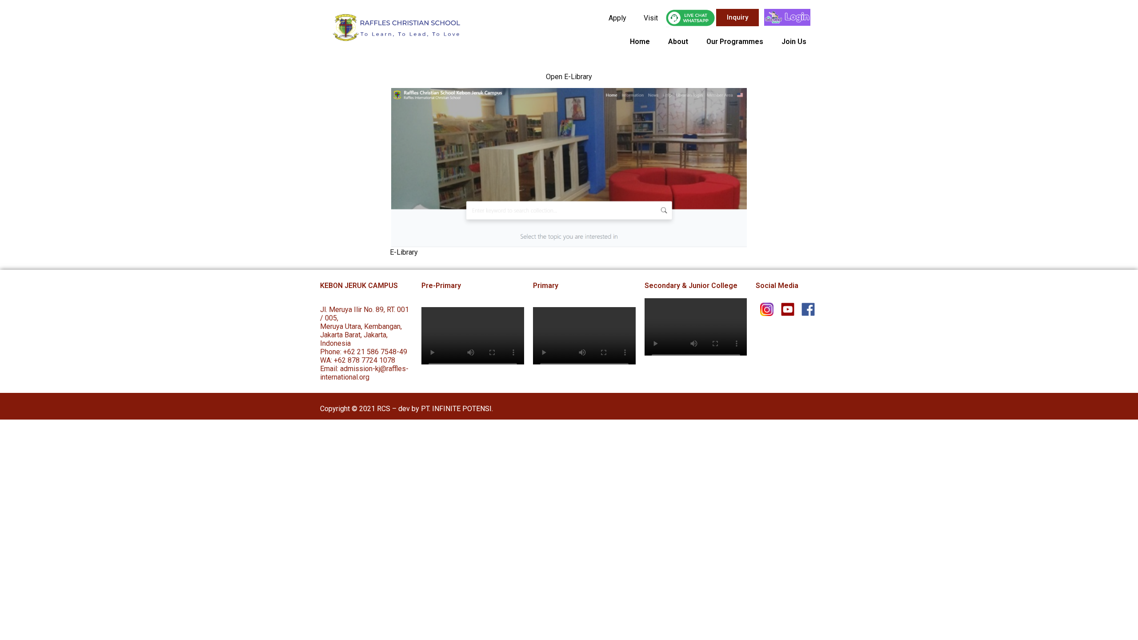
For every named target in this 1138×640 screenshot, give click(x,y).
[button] (737, 17)
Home (640, 41)
